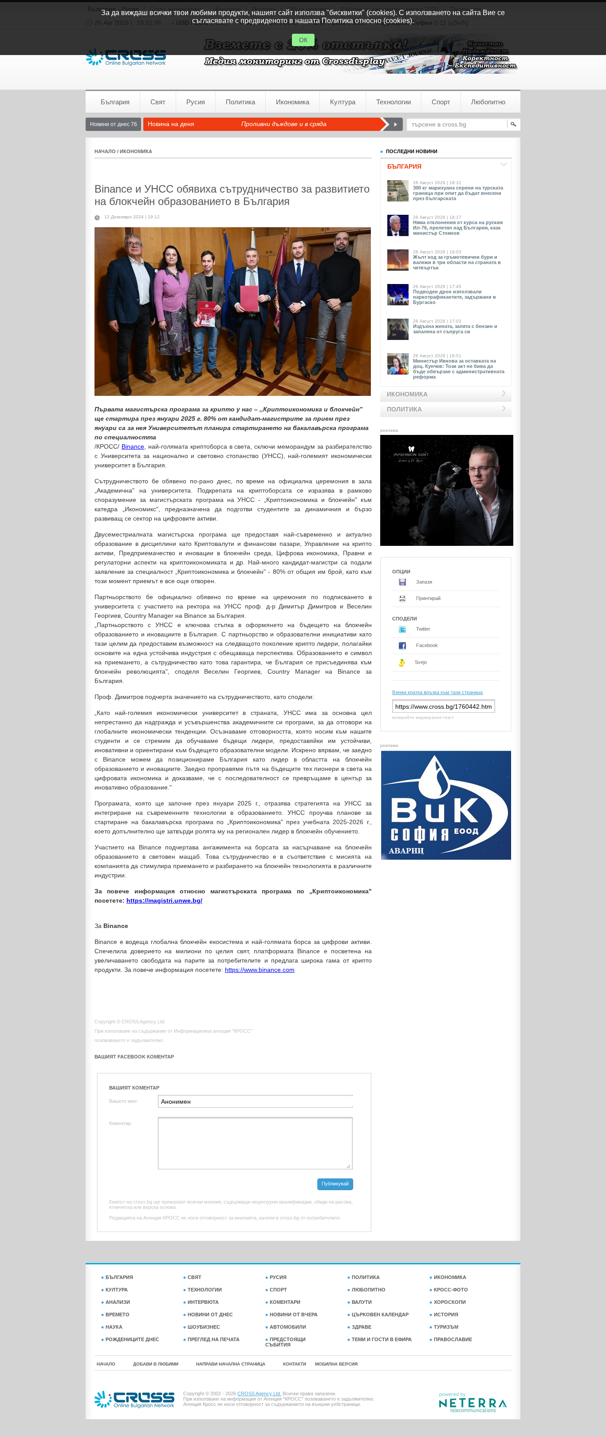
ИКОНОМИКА (136, 151)
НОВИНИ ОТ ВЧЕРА (294, 1314)
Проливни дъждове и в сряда (284, 123)
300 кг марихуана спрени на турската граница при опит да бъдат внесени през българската (458, 193)
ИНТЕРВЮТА (203, 1302)
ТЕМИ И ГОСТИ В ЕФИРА (382, 1339)
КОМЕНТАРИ (285, 1302)
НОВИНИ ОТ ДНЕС (210, 1314)
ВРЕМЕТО (118, 1314)
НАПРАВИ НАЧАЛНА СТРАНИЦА (230, 1364)
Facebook (426, 645)
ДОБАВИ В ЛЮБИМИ (155, 1364)
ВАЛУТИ (362, 1302)
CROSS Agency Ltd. (259, 1393)
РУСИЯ (278, 1277)
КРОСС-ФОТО (451, 1289)
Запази (423, 581)
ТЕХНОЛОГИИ (205, 1289)
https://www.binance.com (260, 969)
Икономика (292, 102)
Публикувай (335, 1183)
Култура (342, 102)
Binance (133, 446)
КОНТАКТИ (294, 1364)
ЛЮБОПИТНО (369, 1289)
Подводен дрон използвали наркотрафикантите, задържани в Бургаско (454, 297)
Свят (157, 102)
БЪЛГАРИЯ (119, 1277)
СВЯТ (194, 1277)
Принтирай (428, 598)
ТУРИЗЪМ (446, 1327)
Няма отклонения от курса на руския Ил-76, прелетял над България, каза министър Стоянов (458, 228)
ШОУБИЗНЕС (204, 1327)
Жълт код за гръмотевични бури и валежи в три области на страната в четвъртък (457, 262)
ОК (303, 39)
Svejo (420, 662)
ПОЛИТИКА (366, 1277)
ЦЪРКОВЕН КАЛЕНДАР (380, 1314)
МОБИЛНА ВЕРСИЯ (336, 1364)
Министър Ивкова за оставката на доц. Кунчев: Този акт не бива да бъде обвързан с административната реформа (458, 368)
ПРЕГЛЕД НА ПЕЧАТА (214, 1339)
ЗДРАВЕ (361, 1327)
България (115, 102)
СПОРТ (278, 1289)
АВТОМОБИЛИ (288, 1327)
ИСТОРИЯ (446, 1314)
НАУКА (114, 1327)
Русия (195, 102)
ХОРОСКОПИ (450, 1302)
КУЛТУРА (117, 1289)
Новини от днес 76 (113, 124)
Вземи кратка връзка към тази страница (437, 692)
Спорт (441, 102)
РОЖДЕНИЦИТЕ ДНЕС (132, 1339)
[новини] (126, 57)
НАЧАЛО (105, 151)
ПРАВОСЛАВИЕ (453, 1339)
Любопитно (488, 102)
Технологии (393, 102)
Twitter (422, 629)
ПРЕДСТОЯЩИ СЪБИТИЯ (285, 1342)
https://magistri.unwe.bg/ (164, 900)
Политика (240, 102)
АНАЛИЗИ (118, 1302)
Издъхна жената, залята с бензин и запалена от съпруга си (455, 329)
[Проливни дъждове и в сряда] (391, 124)
